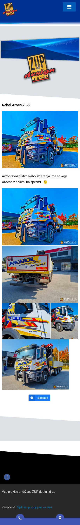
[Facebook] (7, 477)
